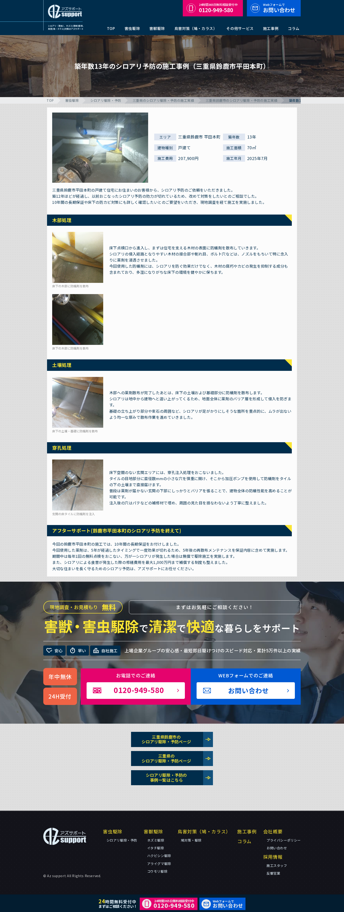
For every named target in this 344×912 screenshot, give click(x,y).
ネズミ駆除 (155, 840)
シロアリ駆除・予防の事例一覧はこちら (178, 777)
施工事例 (270, 28)
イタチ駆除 (155, 848)
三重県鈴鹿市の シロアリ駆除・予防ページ (176, 739)
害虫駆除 (132, 28)
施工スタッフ (277, 865)
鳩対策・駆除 (191, 840)
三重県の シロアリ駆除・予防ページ (176, 758)
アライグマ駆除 (159, 863)
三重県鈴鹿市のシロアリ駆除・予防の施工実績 (242, 100)
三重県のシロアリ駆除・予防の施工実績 (163, 100)
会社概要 (272, 831)
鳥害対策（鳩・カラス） (195, 28)
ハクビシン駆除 (159, 855)
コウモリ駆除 (157, 871)
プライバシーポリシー (284, 840)
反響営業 (273, 873)
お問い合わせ (279, 8)
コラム (294, 28)
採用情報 (272, 856)
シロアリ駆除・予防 (105, 100)
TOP (111, 28)
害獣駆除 (157, 28)
